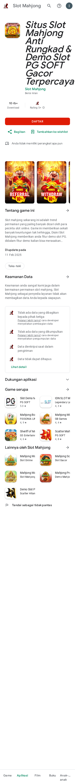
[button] (43, 107)
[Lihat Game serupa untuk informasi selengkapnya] (67, 389)
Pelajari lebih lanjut (29, 320)
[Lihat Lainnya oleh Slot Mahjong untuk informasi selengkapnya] (67, 447)
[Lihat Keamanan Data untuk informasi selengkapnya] (67, 277)
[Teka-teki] (14, 266)
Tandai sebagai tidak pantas (28, 505)
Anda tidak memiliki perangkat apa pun (37, 143)
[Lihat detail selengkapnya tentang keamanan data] (18, 367)
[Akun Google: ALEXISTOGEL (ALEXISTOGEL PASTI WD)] (69, 6)
